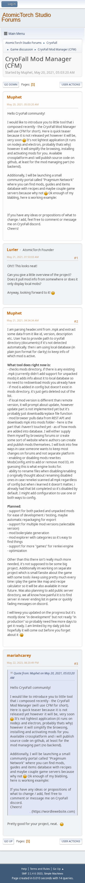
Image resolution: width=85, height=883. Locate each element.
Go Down (10, 84)
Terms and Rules (40, 868)
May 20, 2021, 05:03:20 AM (23, 104)
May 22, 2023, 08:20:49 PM (23, 662)
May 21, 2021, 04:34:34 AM (23, 320)
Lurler (12, 249)
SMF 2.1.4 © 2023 (32, 873)
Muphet (14, 97)
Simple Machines (53, 873)
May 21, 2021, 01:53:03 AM (23, 257)
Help (24, 868)
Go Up (8, 841)
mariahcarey (19, 655)
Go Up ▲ (58, 868)
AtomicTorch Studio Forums (26, 17)
